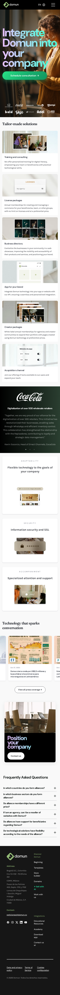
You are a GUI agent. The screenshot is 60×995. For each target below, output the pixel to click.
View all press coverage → (30, 689)
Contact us (16, 756)
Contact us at (39, 944)
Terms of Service (29, 969)
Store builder (37, 874)
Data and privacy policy (14, 969)
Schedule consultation (24, 75)
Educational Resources (39, 922)
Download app (38, 936)
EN (39, 4)
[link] (30, 658)
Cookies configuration (43, 969)
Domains (38, 881)
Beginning (38, 862)
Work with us (38, 896)
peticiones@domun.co (17, 915)
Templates (38, 867)
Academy (38, 929)
